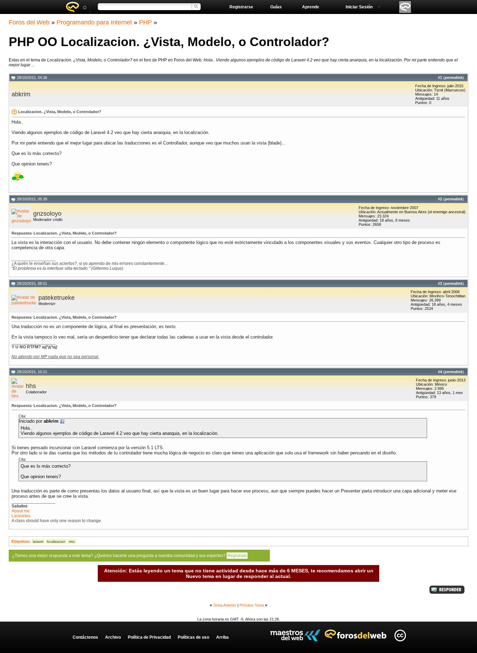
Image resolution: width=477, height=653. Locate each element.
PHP (145, 22)
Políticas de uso (193, 637)
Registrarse (241, 7)
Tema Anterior (224, 605)
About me (21, 511)
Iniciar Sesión (359, 7)
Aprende (310, 7)
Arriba (222, 637)
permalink (454, 77)
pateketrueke (56, 297)
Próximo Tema (252, 605)
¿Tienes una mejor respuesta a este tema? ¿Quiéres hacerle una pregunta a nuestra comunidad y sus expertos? (129, 555)
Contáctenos (85, 637)
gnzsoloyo (47, 213)
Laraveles (21, 515)
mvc (72, 541)
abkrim (21, 94)
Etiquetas (20, 541)
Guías (276, 7)
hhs (31, 386)
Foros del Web (29, 22)
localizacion (56, 541)
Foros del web (76, 7)
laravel (38, 541)
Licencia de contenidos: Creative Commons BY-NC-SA (400, 635)
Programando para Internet (94, 22)
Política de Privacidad (149, 637)
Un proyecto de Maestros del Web (295, 635)
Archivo (113, 637)
